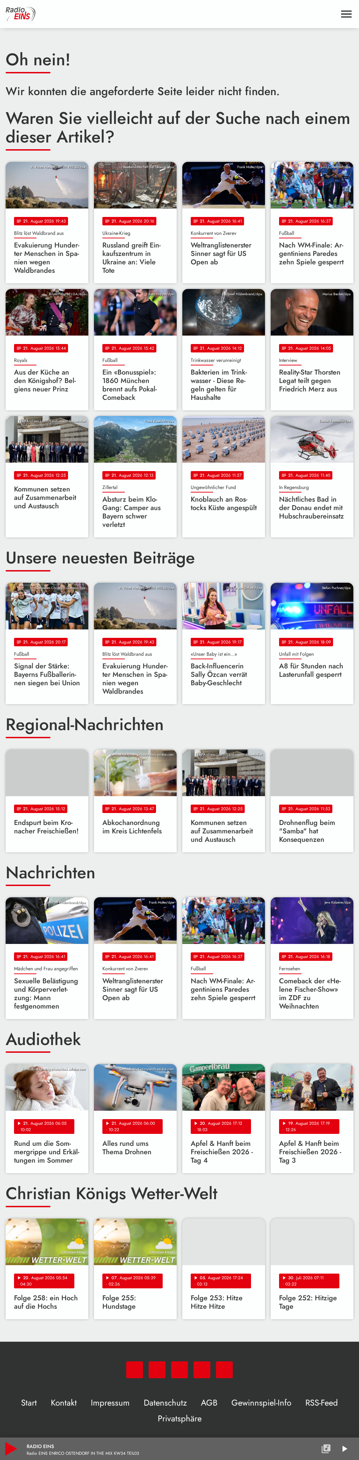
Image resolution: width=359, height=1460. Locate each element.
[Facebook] (157, 1369)
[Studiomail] (202, 1369)
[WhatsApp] (134, 1369)
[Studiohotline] (224, 1369)
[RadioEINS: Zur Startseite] (171, 14)
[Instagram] (179, 1369)
